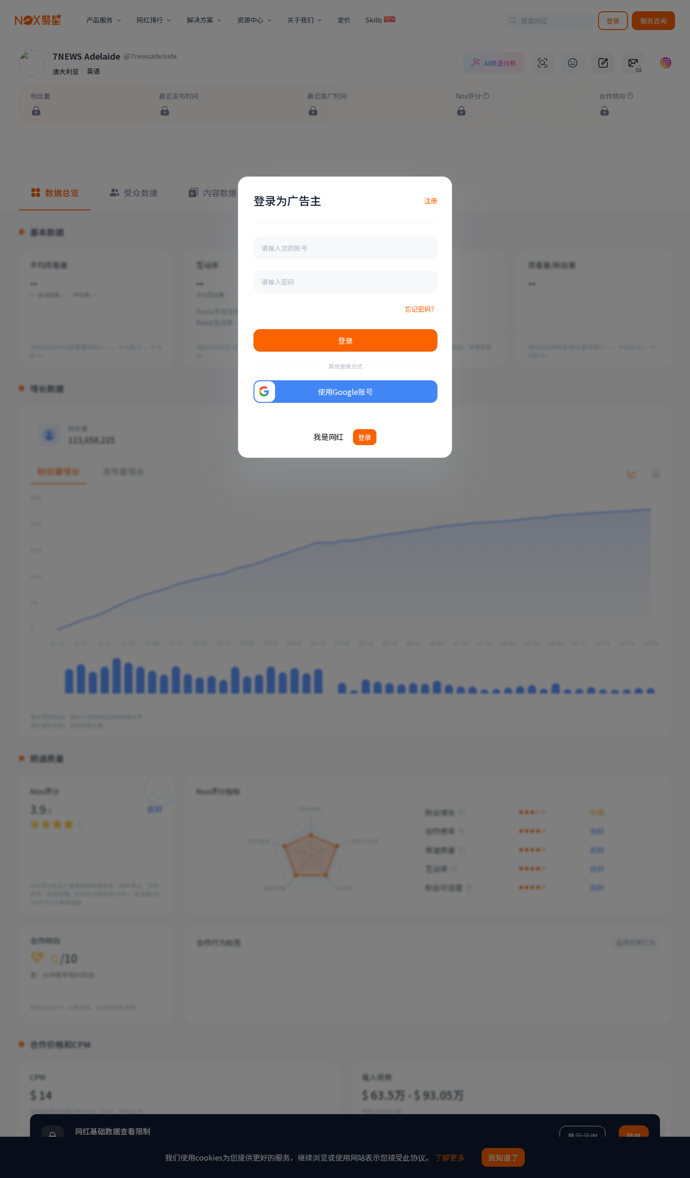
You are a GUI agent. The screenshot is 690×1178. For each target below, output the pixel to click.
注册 (430, 200)
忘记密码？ (421, 309)
